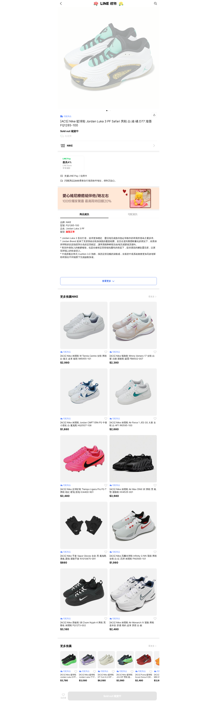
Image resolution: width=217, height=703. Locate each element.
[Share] (154, 114)
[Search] (155, 3)
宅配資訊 (132, 214)
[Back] (61, 3)
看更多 (151, 296)
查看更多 (106, 281)
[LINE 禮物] (108, 3)
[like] (106, 352)
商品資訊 (84, 214)
